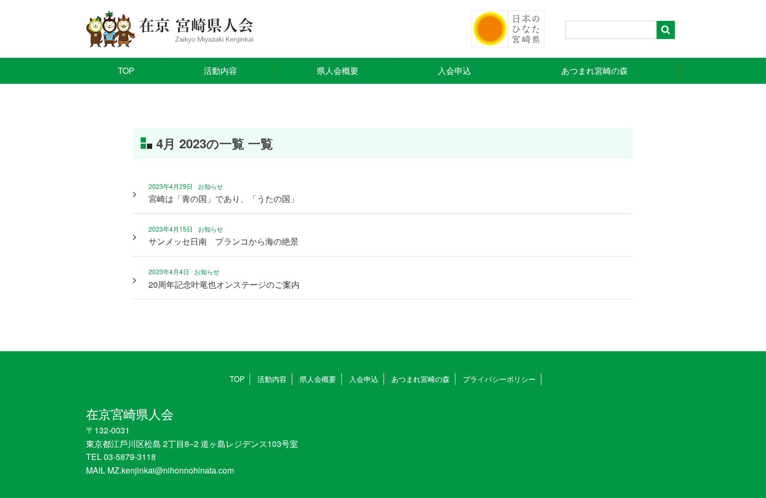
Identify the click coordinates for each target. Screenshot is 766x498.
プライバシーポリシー (499, 379)
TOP (126, 70)
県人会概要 (338, 70)
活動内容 (220, 70)
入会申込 (454, 70)
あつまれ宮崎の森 (594, 70)
